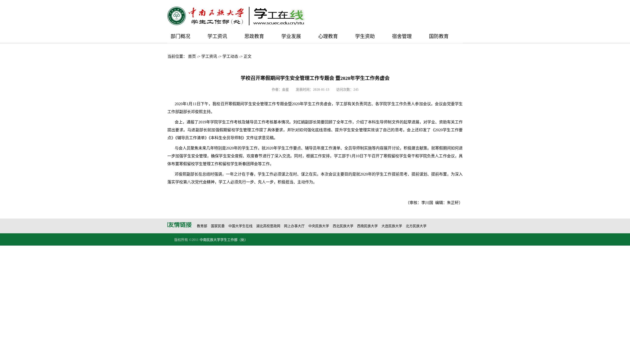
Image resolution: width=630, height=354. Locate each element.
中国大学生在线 (240, 226)
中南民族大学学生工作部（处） (224, 240)
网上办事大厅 (294, 226)
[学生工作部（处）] (246, 16)
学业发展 (291, 36)
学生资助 (365, 36)
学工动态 (230, 56)
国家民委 (218, 226)
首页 (192, 56)
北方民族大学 (416, 226)
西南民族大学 (367, 226)
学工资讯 (217, 36)
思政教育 (254, 36)
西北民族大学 (343, 226)
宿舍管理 (402, 36)
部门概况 (180, 36)
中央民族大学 (318, 226)
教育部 (202, 226)
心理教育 (328, 36)
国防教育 (439, 36)
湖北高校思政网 (268, 226)
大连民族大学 (391, 226)
